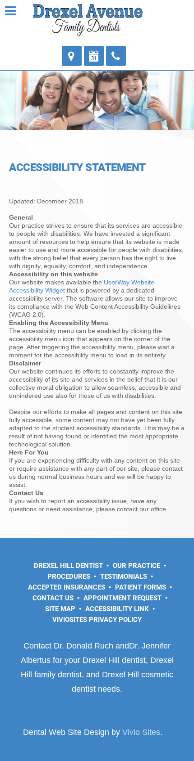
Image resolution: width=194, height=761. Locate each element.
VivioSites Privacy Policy (97, 620)
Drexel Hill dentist (114, 660)
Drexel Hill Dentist (68, 566)
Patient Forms (140, 587)
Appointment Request (122, 598)
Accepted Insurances (66, 587)
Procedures (68, 576)
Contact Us (53, 598)
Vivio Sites (141, 732)
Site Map (60, 609)
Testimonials (123, 576)
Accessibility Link (117, 609)
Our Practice (136, 566)
